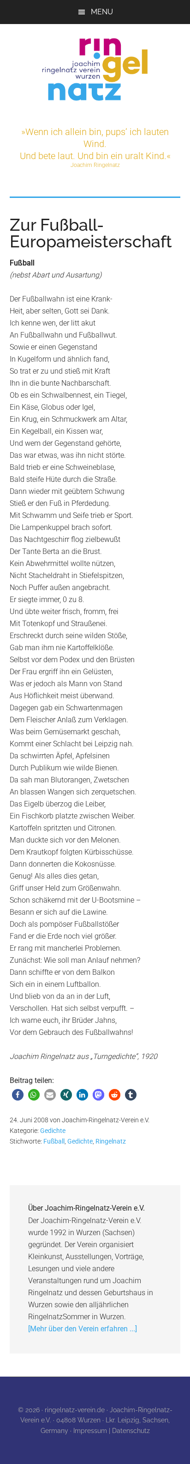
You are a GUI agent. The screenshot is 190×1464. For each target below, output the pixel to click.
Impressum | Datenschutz (111, 1430)
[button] (18, 1095)
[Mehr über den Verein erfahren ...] (82, 1328)
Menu (102, 11)
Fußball (54, 1141)
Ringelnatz (110, 1141)
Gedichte (52, 1130)
